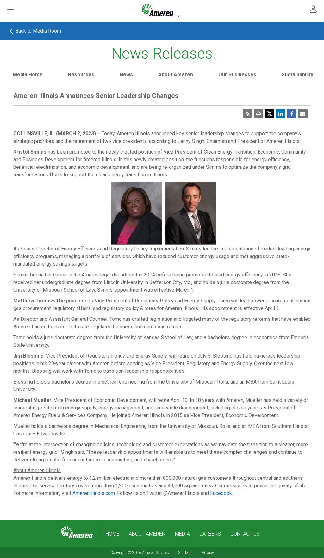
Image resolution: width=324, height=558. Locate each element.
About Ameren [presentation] (175, 75)
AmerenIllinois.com (93, 493)
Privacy (208, 552)
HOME (112, 534)
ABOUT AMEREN (147, 534)
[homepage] (77, 533)
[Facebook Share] (291, 113)
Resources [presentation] (81, 75)
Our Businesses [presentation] (237, 75)
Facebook (221, 493)
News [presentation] (126, 75)
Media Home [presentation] (28, 75)
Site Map (185, 552)
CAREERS (210, 534)
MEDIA (182, 534)
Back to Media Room (37, 31)
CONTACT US (245, 534)
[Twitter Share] (269, 113)
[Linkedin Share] (280, 113)
